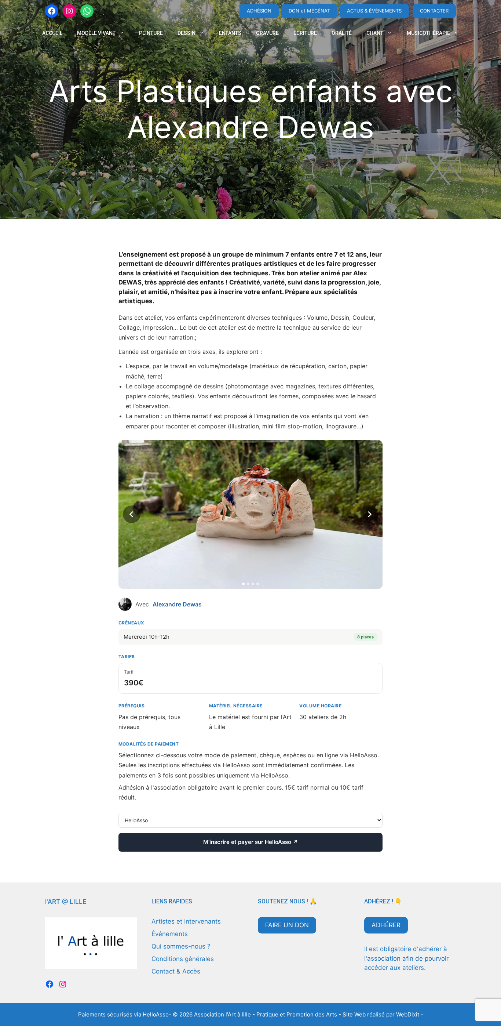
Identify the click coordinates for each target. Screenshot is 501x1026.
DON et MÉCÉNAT (309, 11)
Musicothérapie (428, 33)
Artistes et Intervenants (186, 921)
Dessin (186, 33)
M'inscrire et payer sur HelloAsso (250, 841)
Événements (169, 934)
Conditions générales (182, 958)
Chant (374, 33)
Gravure (267, 33)
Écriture (305, 33)
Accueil (52, 33)
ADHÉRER (386, 925)
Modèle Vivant (96, 33)
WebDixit (408, 1014)
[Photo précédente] (131, 514)
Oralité (342, 33)
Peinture (151, 33)
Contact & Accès (175, 971)
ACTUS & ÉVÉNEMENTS (374, 11)
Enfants (230, 33)
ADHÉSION (259, 11)
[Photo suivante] (369, 514)
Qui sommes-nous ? (181, 946)
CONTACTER (434, 11)
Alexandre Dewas (177, 604)
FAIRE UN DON (287, 925)
